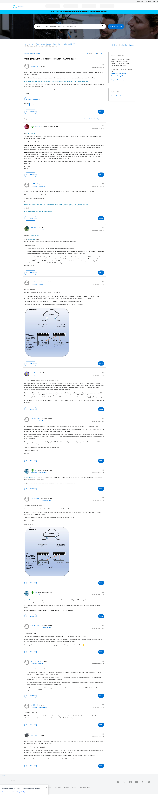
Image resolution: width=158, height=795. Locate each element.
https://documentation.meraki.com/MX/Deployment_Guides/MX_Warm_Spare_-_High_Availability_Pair (56, 81)
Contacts (12, 780)
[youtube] (136, 782)
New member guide (117, 76)
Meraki (32, 104)
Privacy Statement (7, 792)
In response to (39, 186)
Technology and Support (43, 44)
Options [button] (131, 45)
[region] (24, 790)
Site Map (74, 787)
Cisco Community (28, 44)
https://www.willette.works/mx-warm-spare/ (38, 211)
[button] (27, 112)
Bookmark (115, 45)
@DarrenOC (31, 239)
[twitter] (124, 782)
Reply (101, 111)
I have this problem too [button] (33, 99)
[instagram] (143, 782)
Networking (56, 44)
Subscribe (123, 45)
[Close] (46, 787)
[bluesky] (149, 781)
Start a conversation (116, 26)
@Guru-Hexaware (29, 478)
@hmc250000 (30, 133)
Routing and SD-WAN (69, 44)
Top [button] (4, 775)
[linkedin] (130, 782)
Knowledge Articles (117, 96)
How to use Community (118, 74)
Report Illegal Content (85, 787)
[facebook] (118, 782)
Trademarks (66, 787)
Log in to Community (118, 80)
